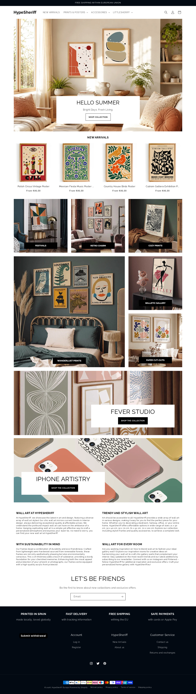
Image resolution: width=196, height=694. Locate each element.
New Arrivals (119, 642)
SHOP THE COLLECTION (133, 421)
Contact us (162, 642)
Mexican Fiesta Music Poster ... (76, 186)
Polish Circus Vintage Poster (33, 186)
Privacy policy (112, 687)
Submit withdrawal (33, 635)
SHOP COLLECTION (98, 117)
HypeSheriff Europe (60, 687)
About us (119, 647)
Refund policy (96, 687)
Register (76, 647)
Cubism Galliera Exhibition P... (162, 186)
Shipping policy (145, 687)
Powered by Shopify (79, 687)
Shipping (162, 647)
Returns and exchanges (162, 652)
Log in (76, 642)
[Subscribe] (122, 596)
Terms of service (128, 687)
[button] (75, 12)
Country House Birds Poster (119, 186)
